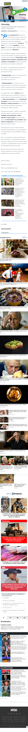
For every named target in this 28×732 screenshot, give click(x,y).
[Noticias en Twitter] (13, 713)
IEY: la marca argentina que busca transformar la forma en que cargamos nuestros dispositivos (19, 214)
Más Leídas (4, 633)
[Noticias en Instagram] (8, 713)
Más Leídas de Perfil (7, 668)
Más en (8, 494)
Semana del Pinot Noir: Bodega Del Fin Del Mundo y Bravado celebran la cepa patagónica (20, 203)
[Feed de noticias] (16, 713)
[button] (25, 42)
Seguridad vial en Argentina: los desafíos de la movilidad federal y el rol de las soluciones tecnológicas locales (20, 193)
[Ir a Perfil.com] (25, 0)
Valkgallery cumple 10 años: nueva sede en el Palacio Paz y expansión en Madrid (19, 182)
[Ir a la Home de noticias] (14, 710)
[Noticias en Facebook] (11, 713)
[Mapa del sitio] (19, 713)
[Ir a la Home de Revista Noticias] (7, 4)
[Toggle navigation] (2, 4)
